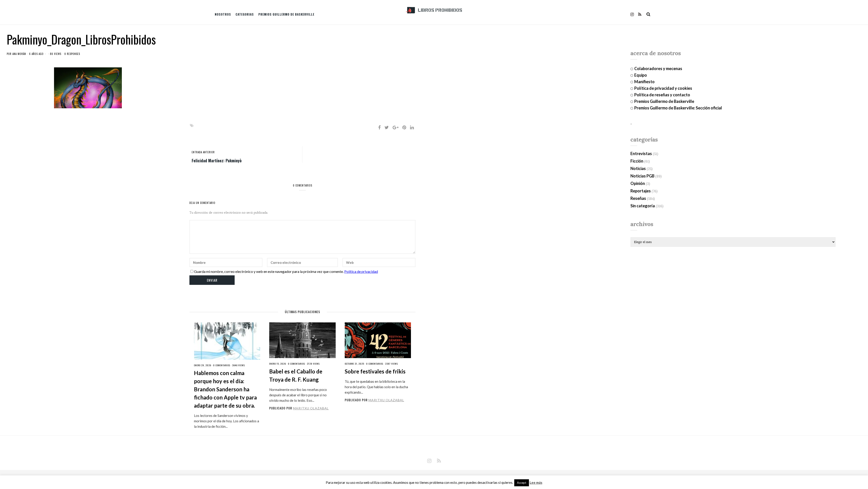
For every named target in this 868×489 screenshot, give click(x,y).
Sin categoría (642, 205)
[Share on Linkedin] (411, 127)
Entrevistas (641, 153)
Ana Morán (19, 54)
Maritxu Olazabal (311, 408)
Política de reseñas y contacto (662, 94)
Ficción (636, 160)
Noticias (638, 168)
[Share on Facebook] (379, 127)
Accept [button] (521, 482)
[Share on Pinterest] (404, 127)
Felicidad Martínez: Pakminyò (217, 160)
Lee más (536, 482)
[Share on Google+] (395, 127)
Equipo (640, 75)
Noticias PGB (642, 175)
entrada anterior (203, 152)
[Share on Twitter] (386, 127)
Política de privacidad (361, 271)
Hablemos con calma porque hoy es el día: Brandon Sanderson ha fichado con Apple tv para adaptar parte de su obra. (225, 389)
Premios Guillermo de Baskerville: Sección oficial (678, 107)
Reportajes (640, 190)
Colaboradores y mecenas (658, 68)
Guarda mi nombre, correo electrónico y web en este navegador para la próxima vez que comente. (269, 271)
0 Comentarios (221, 365)
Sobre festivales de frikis (375, 371)
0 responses (72, 54)
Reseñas (638, 198)
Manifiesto (644, 81)
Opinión (637, 183)
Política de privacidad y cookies (663, 88)
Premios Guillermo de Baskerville (286, 14)
